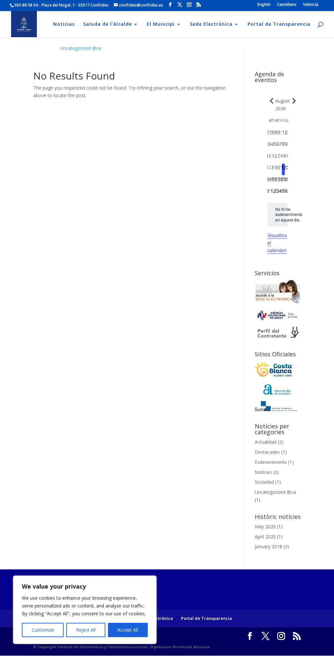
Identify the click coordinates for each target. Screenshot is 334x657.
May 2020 (265, 526)
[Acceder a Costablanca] (274, 377)
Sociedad (264, 482)
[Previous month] (271, 101)
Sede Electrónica (211, 24)
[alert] (277, 215)
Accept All (127, 630)
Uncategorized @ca (80, 48)
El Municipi (161, 24)
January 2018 (268, 546)
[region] (85, 610)
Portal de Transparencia (279, 24)
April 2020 (265, 537)
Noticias (64, 24)
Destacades (267, 452)
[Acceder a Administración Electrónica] (278, 302)
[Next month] (294, 101)
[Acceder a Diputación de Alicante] (278, 395)
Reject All (86, 630)
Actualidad (266, 442)
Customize (43, 630)
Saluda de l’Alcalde (107, 24)
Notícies (263, 472)
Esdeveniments (271, 462)
